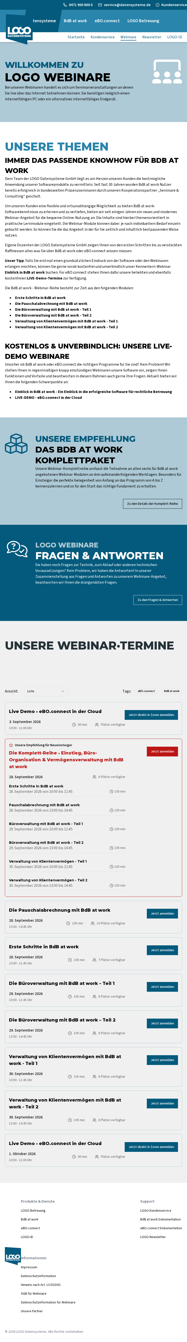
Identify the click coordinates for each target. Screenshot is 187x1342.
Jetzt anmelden (162, 751)
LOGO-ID (27, 1237)
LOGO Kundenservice (155, 1210)
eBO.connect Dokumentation (161, 1228)
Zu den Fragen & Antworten (158, 600)
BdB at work (29, 1219)
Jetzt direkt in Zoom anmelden (151, 714)
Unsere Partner (32, 1311)
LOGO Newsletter (153, 1237)
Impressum (29, 1267)
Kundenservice (174, 5)
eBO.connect (30, 1228)
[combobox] (46, 691)
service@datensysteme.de (127, 5)
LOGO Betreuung (33, 1210)
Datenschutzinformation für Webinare (48, 1302)
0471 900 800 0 (81, 5)
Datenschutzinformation (38, 1276)
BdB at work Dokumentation (160, 1219)
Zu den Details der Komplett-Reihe (152, 503)
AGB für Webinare (34, 1293)
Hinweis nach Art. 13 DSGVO (41, 1284)
